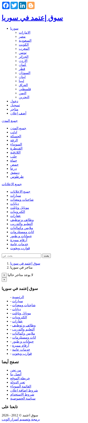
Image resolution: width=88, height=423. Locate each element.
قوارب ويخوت (20, 248)
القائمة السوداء (20, 386)
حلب (13, 156)
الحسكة (15, 136)
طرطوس (17, 176)
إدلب (13, 132)
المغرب (24, 48)
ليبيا (21, 81)
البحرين (24, 97)
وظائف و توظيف (22, 220)
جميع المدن (10, 120)
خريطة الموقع (20, 378)
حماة (13, 160)
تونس (22, 52)
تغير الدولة (17, 382)
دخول (14, 101)
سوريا (14, 28)
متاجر (14, 109)
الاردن (23, 61)
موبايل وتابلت (19, 207)
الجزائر (23, 56)
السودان (24, 73)
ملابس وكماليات (21, 228)
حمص (14, 164)
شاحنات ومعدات (22, 199)
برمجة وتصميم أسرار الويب (21, 419)
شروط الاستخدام (22, 394)
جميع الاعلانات (12, 184)
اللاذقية (15, 152)
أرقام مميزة (18, 240)
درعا (13, 168)
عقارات (15, 216)
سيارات (15, 195)
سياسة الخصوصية (22, 398)
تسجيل (15, 105)
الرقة (14, 140)
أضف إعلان (18, 113)
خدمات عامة (19, 244)
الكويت (24, 44)
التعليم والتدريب (21, 224)
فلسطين (25, 89)
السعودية (25, 40)
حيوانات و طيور (21, 236)
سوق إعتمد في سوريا (32, 17)
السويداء (16, 144)
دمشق (14, 172)
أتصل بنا (15, 374)
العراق (23, 85)
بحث (46, 255)
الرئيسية (18, 297)
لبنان (22, 77)
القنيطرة (16, 148)
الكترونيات (17, 212)
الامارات (24, 32)
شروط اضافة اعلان (24, 390)
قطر (22, 69)
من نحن (15, 370)
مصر (22, 36)
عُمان (22, 65)
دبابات (14, 203)
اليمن (22, 93)
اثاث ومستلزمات (22, 232)
